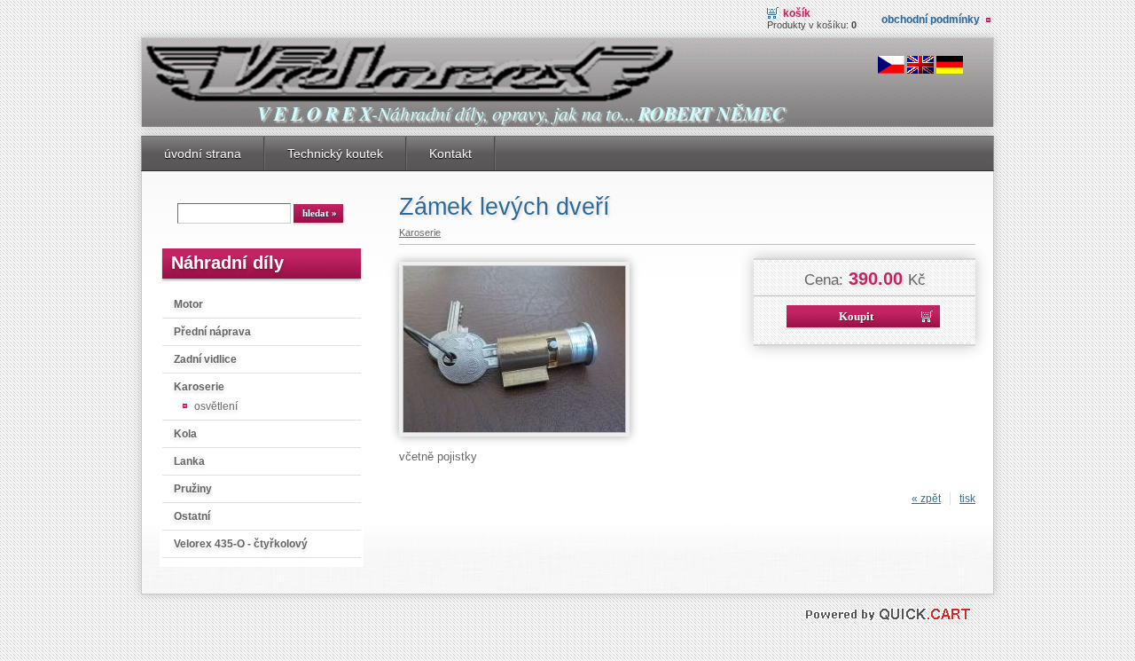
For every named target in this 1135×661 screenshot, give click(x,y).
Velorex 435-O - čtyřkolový (241, 544)
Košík (796, 13)
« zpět (926, 498)
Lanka (189, 461)
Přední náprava (212, 332)
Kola (185, 434)
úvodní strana (202, 153)
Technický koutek (335, 153)
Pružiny (193, 489)
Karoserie (199, 387)
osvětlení (216, 406)
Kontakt (450, 153)
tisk (967, 498)
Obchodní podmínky (930, 19)
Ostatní (192, 516)
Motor (188, 304)
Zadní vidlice (205, 359)
